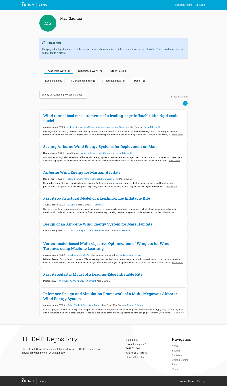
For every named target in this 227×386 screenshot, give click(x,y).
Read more (177, 134)
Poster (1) (139, 80)
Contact (176, 369)
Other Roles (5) (118, 70)
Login (201, 5)
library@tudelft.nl (135, 357)
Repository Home (183, 5)
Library (43, 5)
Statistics (177, 355)
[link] (113, 124)
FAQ (174, 364)
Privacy (201, 381)
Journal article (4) (115, 80)
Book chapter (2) (54, 80)
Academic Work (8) (58, 70)
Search (176, 350)
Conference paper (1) (84, 80)
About (175, 346)
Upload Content (180, 360)
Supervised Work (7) (90, 70)
